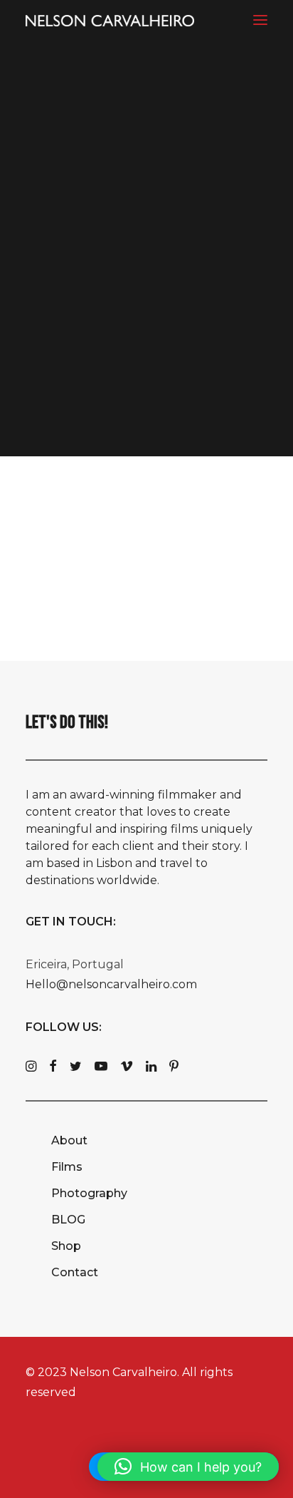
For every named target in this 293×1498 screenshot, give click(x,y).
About (69, 1140)
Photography (89, 1193)
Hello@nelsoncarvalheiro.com (111, 984)
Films (66, 1167)
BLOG (68, 1219)
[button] (260, 19)
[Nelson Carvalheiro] (110, 20)
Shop (66, 1246)
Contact (74, 1272)
